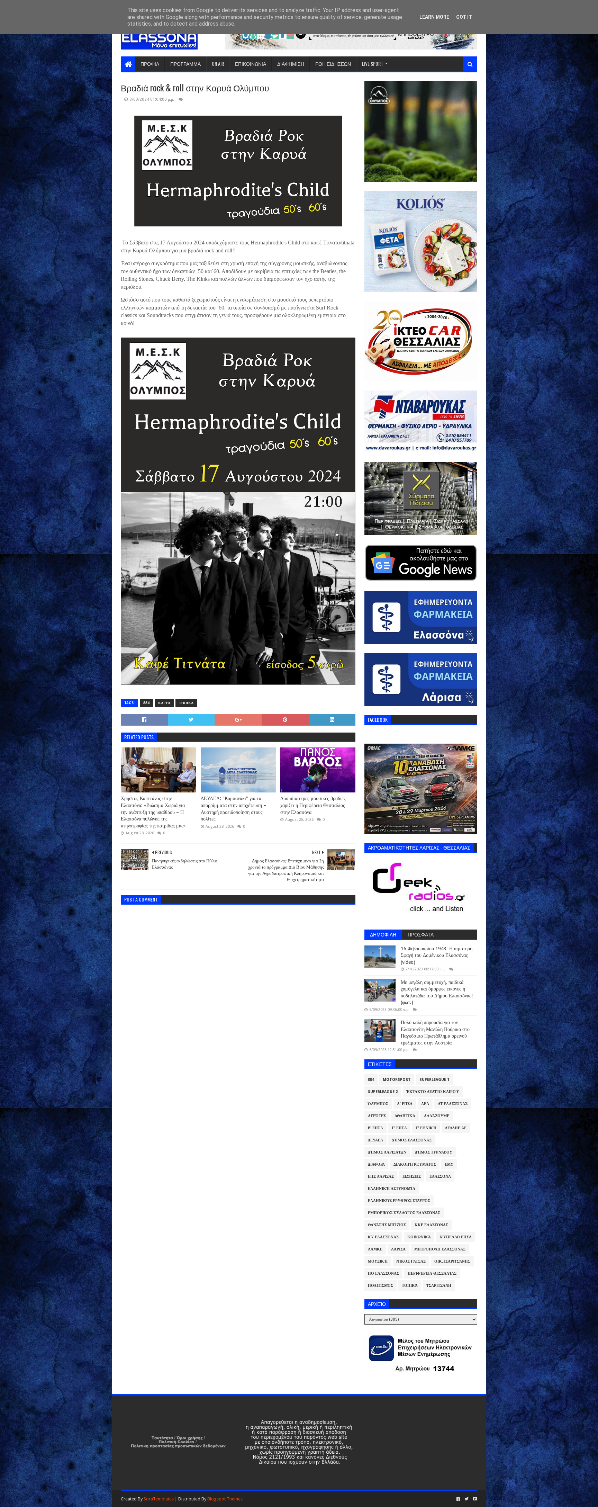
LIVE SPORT (372, 63)
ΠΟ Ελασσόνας (383, 1273)
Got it (464, 17)
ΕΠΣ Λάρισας (381, 1176)
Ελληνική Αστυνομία (391, 1188)
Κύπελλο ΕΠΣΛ (456, 1237)
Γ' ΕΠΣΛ (399, 1128)
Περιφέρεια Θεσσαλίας (432, 1273)
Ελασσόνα (440, 1176)
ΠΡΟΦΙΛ (150, 63)
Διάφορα (376, 1164)
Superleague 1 (434, 1079)
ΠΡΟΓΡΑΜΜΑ (185, 63)
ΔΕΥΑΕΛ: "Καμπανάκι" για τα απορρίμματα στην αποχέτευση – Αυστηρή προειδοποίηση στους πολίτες (233, 809)
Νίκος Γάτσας (411, 1261)
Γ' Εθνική (426, 1128)
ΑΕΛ (425, 1104)
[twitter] (466, 1499)
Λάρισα (398, 1249)
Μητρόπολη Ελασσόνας (439, 1249)
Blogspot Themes (225, 1498)
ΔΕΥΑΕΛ (375, 1140)
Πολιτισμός (380, 1285)
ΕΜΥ (449, 1164)
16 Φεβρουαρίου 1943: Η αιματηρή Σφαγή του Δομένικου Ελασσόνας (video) (436, 955)
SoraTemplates (159, 1498)
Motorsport (397, 1079)
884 (146, 703)
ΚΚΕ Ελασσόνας (431, 1225)
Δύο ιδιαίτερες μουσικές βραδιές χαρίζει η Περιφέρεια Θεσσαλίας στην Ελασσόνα (313, 805)
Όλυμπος (378, 1104)
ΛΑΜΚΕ (375, 1249)
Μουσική (378, 1261)
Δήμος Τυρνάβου (433, 1152)
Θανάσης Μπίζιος (387, 1225)
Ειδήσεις (411, 1176)
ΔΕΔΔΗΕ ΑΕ (455, 1128)
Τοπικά (186, 703)
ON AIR (218, 63)
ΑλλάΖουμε (436, 1116)
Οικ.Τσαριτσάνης (452, 1261)
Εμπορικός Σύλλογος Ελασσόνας (404, 1213)
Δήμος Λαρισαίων (387, 1152)
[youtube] (474, 1499)
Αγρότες (377, 1116)
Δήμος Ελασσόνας (412, 1140)
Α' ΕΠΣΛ (405, 1104)
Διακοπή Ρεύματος (414, 1164)
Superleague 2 (383, 1091)
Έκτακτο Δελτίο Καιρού (432, 1091)
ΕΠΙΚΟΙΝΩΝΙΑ (250, 63)
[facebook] (458, 1499)
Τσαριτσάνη (438, 1285)
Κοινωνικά (419, 1237)
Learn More (434, 17)
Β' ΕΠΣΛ (375, 1128)
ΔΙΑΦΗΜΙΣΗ (290, 63)
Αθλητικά (405, 1116)
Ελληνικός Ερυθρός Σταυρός (399, 1201)
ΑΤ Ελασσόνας (453, 1104)
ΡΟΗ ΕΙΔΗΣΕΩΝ (333, 63)
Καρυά (164, 703)
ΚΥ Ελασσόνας (383, 1237)
